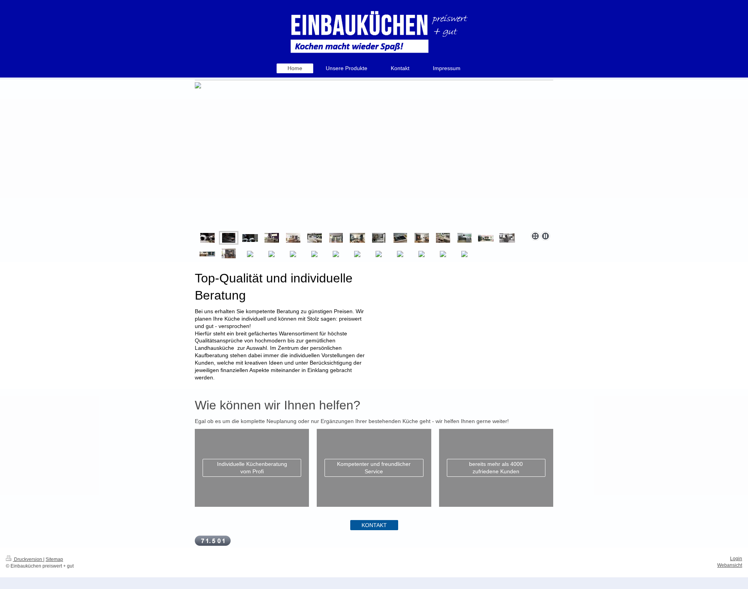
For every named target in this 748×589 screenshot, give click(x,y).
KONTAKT (374, 525)
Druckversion (28, 559)
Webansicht (729, 565)
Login (736, 558)
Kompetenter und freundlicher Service (374, 467)
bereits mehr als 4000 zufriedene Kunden (496, 467)
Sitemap (54, 559)
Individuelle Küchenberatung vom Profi (252, 467)
